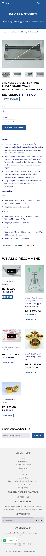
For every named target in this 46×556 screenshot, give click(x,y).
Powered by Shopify (31, 551)
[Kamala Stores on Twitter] (15, 544)
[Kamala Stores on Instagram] (29, 544)
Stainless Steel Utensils (23, 464)
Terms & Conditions (23, 484)
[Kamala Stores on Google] (24, 544)
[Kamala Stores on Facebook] (19, 544)
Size (3, 106)
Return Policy (23, 478)
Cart (42, 3)
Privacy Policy (23, 487)
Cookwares (23, 468)
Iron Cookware (23, 461)
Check (37, 435)
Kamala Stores (23, 14)
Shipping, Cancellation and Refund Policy (23, 481)
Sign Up (38, 520)
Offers (23, 471)
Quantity (5, 117)
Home (4, 32)
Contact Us (23, 474)
